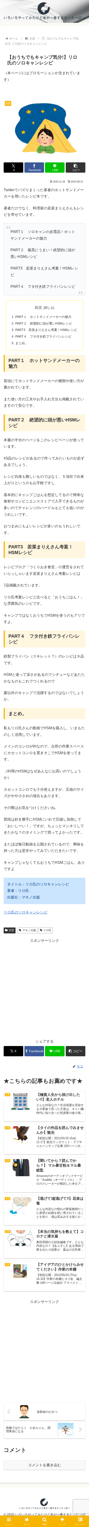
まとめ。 (21, 343)
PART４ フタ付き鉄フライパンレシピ (43, 336)
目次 (38, 307)
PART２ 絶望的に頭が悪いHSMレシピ (43, 323)
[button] (75, 167)
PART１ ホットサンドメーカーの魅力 (43, 317)
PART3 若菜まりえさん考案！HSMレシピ (46, 330)
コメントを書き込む (44, 1465)
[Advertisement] (44, 988)
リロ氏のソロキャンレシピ (25, 912)
